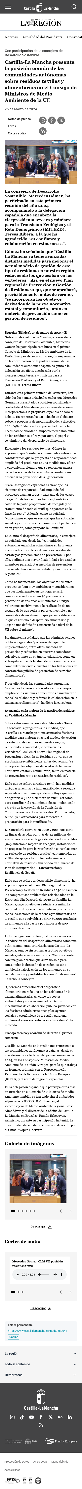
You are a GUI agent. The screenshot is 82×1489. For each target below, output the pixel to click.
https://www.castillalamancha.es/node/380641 (37, 1330)
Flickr (60, 1417)
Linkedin (69, 1417)
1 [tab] (13, 1211)
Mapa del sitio (59, 1461)
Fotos (12, 126)
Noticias (11, 37)
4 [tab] (26, 1211)
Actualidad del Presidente (42, 37)
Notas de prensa (19, 119)
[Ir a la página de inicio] (41, 7)
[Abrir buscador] (74, 7)
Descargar (38, 1226)
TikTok (22, 1417)
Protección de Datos (16, 1461)
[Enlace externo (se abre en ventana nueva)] (31, 1480)
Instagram (12, 1417)
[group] (40, 1270)
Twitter (50, 1417)
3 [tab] (22, 1211)
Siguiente (70, 1211)
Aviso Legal (40, 1461)
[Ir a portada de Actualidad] (41, 23)
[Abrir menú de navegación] (8, 7)
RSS (41, 1425)
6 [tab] (34, 1211)
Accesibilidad (12, 1470)
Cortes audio (17, 133)
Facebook (41, 1417)
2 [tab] (18, 1211)
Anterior (61, 1211)
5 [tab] (30, 1211)
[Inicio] (41, 1399)
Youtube (31, 1417)
